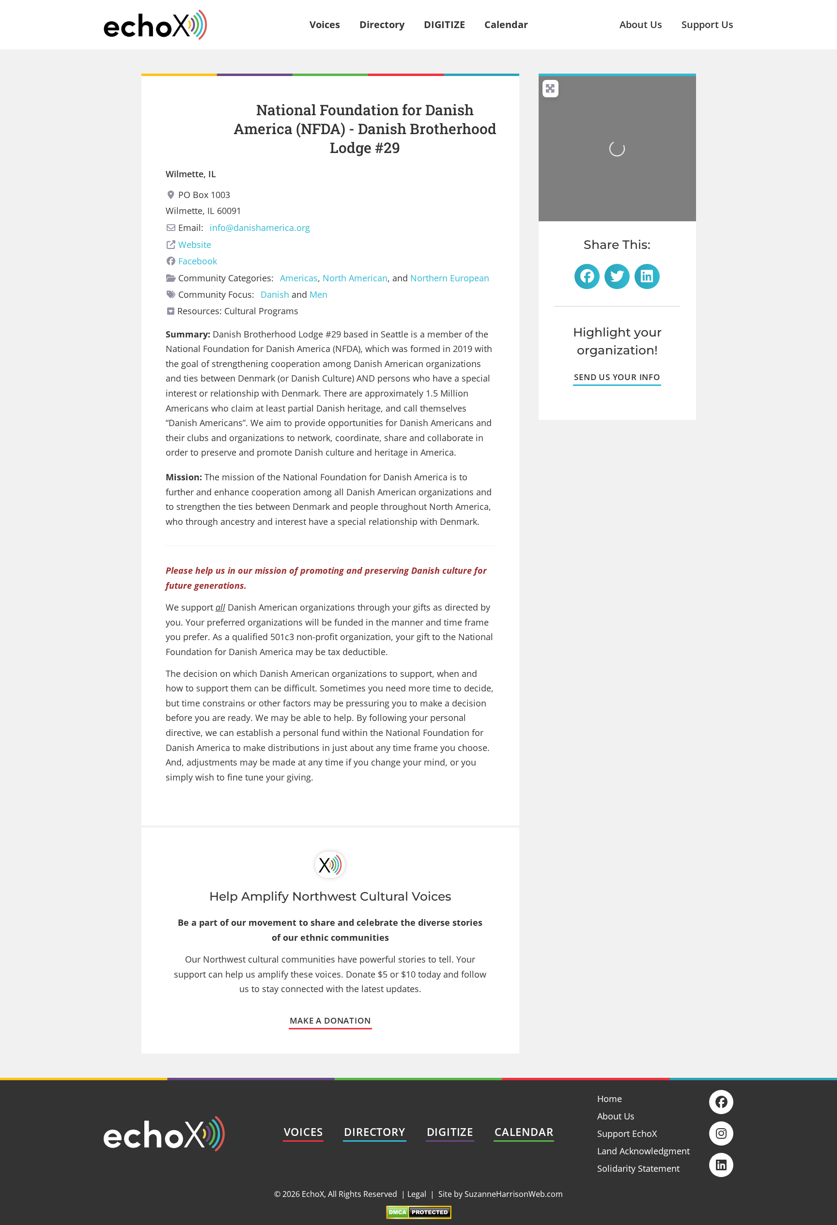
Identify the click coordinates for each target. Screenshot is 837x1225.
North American (355, 278)
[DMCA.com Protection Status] (418, 1216)
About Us (641, 24)
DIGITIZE (444, 24)
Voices (325, 24)
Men (318, 294)
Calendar (506, 24)
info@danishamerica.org (260, 227)
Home (609, 1098)
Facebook (197, 261)
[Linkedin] (721, 1165)
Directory (381, 24)
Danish (275, 294)
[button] (587, 276)
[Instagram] (721, 1133)
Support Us (707, 24)
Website (194, 244)
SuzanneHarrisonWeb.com (514, 1194)
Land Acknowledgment (643, 1151)
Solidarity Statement (638, 1168)
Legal (416, 1194)
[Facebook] (721, 1102)
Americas (299, 278)
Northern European (449, 278)
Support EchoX (627, 1133)
